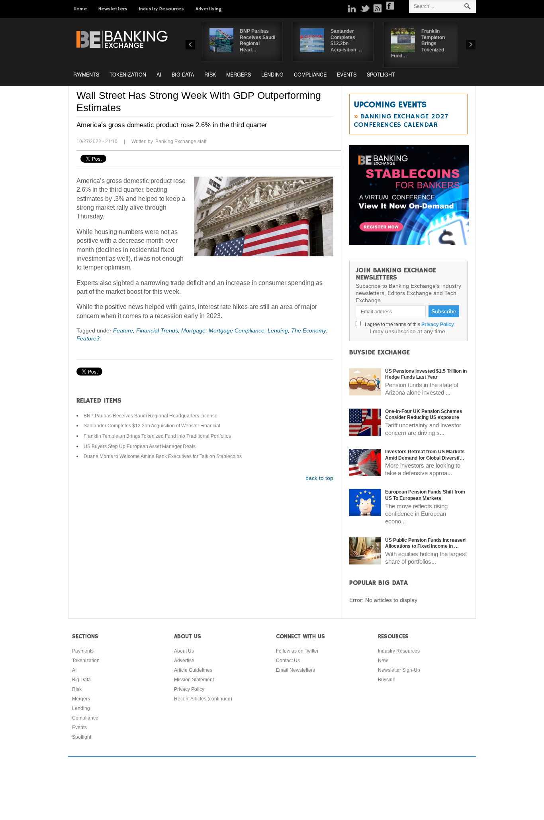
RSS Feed (377, 8)
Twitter (364, 8)
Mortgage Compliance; (238, 330)
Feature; (124, 330)
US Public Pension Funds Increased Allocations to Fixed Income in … (425, 543)
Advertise (184, 660)
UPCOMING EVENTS (390, 105)
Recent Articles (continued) (203, 699)
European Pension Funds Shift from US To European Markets (425, 495)
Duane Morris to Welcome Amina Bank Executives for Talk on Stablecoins (163, 456)
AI (159, 74)
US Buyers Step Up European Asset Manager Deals (140, 446)
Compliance (310, 74)
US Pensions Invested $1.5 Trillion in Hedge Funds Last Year (426, 374)
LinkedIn (352, 8)
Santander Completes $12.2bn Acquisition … (346, 40)
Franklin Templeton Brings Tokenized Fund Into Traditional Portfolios (157, 436)
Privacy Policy (437, 324)
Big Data (183, 74)
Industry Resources (161, 9)
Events (346, 74)
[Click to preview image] (263, 216)
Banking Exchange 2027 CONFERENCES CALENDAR (401, 120)
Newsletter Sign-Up (399, 670)
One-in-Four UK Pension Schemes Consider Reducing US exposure (423, 415)
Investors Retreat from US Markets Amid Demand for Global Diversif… (425, 455)
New (383, 660)
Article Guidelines (193, 670)
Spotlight (381, 74)
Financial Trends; (158, 330)
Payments (86, 74)
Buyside (386, 679)
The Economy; (309, 330)
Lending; (279, 330)
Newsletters (112, 9)
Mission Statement (194, 679)
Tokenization (128, 74)
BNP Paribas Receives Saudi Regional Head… (257, 40)
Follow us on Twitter (297, 651)
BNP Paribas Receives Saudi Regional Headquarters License (150, 416)
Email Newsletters (295, 670)
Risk (210, 74)
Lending (272, 74)
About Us (184, 651)
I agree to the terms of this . (408, 324)
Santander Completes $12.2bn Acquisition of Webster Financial (152, 426)
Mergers (238, 74)
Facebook (390, 5)
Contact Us (288, 660)
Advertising (209, 9)
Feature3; (88, 338)
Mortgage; (195, 330)
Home (80, 9)
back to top (319, 478)
